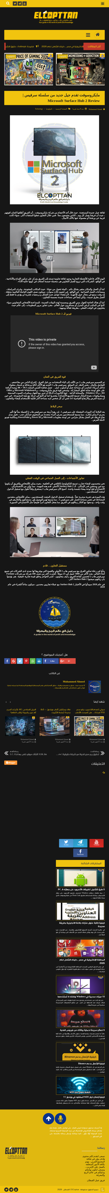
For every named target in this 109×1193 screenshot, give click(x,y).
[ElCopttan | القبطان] (56, 17)
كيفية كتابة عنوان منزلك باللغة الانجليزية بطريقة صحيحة (82, 924)
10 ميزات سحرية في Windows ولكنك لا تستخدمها (81, 996)
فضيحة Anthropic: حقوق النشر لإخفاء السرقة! (37, 46)
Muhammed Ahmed (96, 739)
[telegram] (11, 1189)
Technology (39, 109)
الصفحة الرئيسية (61, 109)
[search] (7, 3)
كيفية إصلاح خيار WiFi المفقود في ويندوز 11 (84, 1097)
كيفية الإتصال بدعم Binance (91, 1063)
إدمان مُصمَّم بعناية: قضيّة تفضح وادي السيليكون (80, 77)
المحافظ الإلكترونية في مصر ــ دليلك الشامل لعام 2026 (82, 961)
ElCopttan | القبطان (71, 1189)
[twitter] (6, 1189)
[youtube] (16, 1189)
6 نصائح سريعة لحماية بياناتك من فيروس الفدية (82, 1030)
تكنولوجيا (49, 109)
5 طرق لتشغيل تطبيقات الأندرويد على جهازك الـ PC (81, 889)
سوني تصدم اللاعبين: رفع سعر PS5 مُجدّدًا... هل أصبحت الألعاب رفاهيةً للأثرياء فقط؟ (28, 79)
